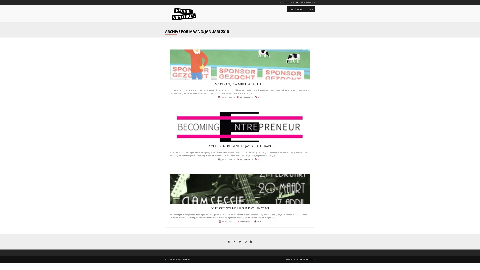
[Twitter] (234, 241)
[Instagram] (245, 241)
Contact (309, 9)
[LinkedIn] (240, 241)
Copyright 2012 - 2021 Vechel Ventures (180, 259)
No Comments (245, 97)
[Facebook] (229, 241)
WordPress (311, 259)
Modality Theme (292, 259)
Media (299, 9)
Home (291, 9)
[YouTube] (251, 241)
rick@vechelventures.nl (307, 2)
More (259, 97)
